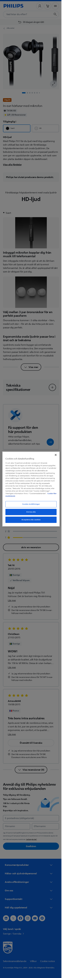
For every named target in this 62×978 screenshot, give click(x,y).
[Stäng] (54, 455)
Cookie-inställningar (30, 504)
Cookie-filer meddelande (33, 496)
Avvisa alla (29, 512)
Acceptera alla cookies (29, 519)
